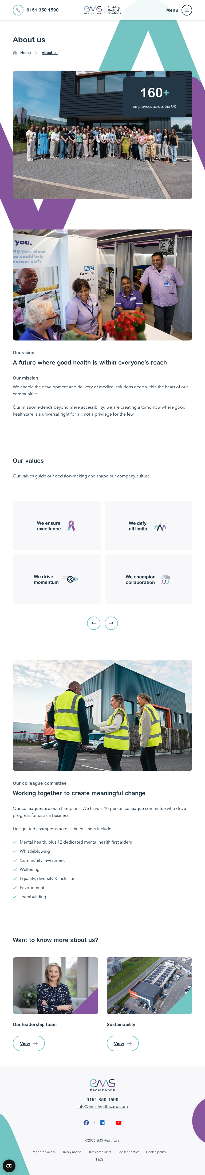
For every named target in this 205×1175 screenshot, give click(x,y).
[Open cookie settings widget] (9, 1165)
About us (50, 53)
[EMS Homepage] (102, 10)
